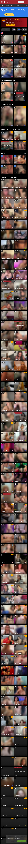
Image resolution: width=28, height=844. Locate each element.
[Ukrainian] (19, 29)
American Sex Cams (10, 33)
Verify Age (9, 14)
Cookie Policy (16, 838)
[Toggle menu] (1, 2)
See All (25, 33)
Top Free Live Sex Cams (8, 57)
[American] (14, 29)
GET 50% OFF (10, 24)
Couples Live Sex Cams (8, 80)
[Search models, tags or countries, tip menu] (26, 5)
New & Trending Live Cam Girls (10, 129)
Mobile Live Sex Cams (7, 104)
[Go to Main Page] (8, 2)
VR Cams (4, 153)
